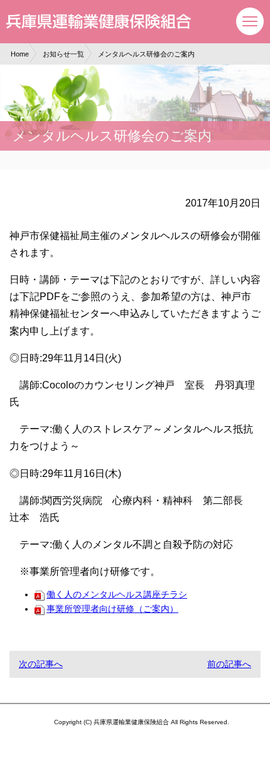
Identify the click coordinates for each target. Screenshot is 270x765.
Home (20, 54)
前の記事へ (229, 664)
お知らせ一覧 (63, 54)
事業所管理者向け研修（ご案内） (112, 609)
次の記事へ (41, 664)
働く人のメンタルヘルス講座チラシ (116, 594)
